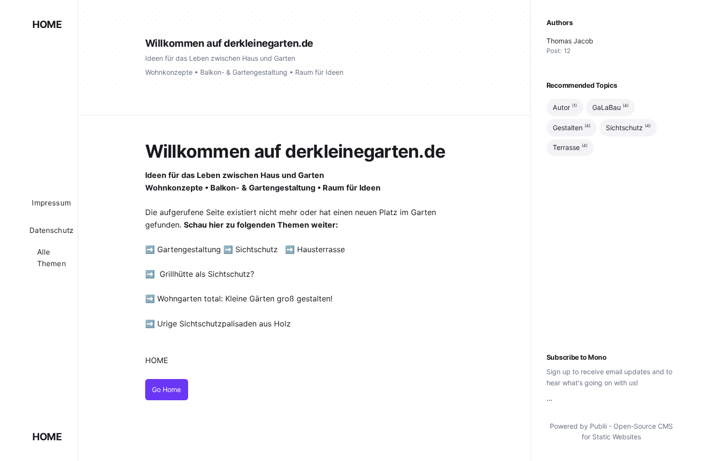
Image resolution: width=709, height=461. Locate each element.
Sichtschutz (256, 249)
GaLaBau (610, 107)
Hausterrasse (322, 249)
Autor (565, 107)
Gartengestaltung (189, 249)
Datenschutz (51, 230)
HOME (47, 24)
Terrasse (570, 147)
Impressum (51, 202)
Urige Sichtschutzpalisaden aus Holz (224, 323)
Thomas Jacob (569, 41)
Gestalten (571, 127)
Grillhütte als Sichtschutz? (207, 274)
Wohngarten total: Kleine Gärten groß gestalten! (244, 298)
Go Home (166, 389)
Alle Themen (51, 257)
